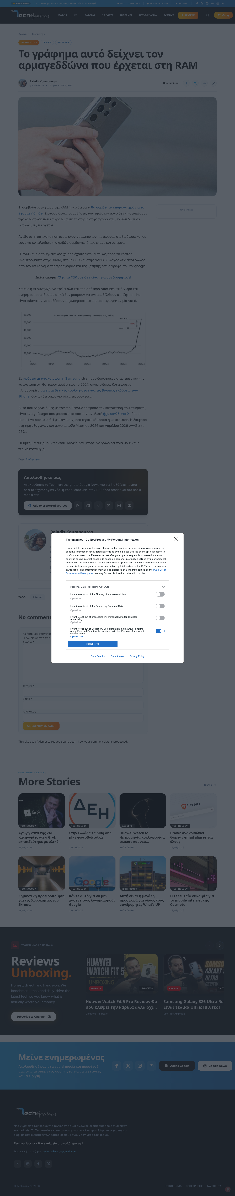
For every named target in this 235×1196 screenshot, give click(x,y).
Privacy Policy (137, 656)
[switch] (160, 594)
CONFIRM (92, 644)
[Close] (177, 540)
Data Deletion (98, 656)
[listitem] (117, 586)
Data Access (117, 656)
